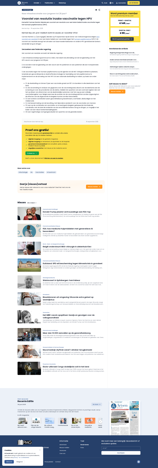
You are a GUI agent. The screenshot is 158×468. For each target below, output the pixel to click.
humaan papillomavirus (82, 39)
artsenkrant (51, 172)
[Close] (40, 450)
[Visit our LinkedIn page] (138, 462)
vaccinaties (39, 172)
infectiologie (23, 172)
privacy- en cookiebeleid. (21, 457)
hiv (31, 172)
